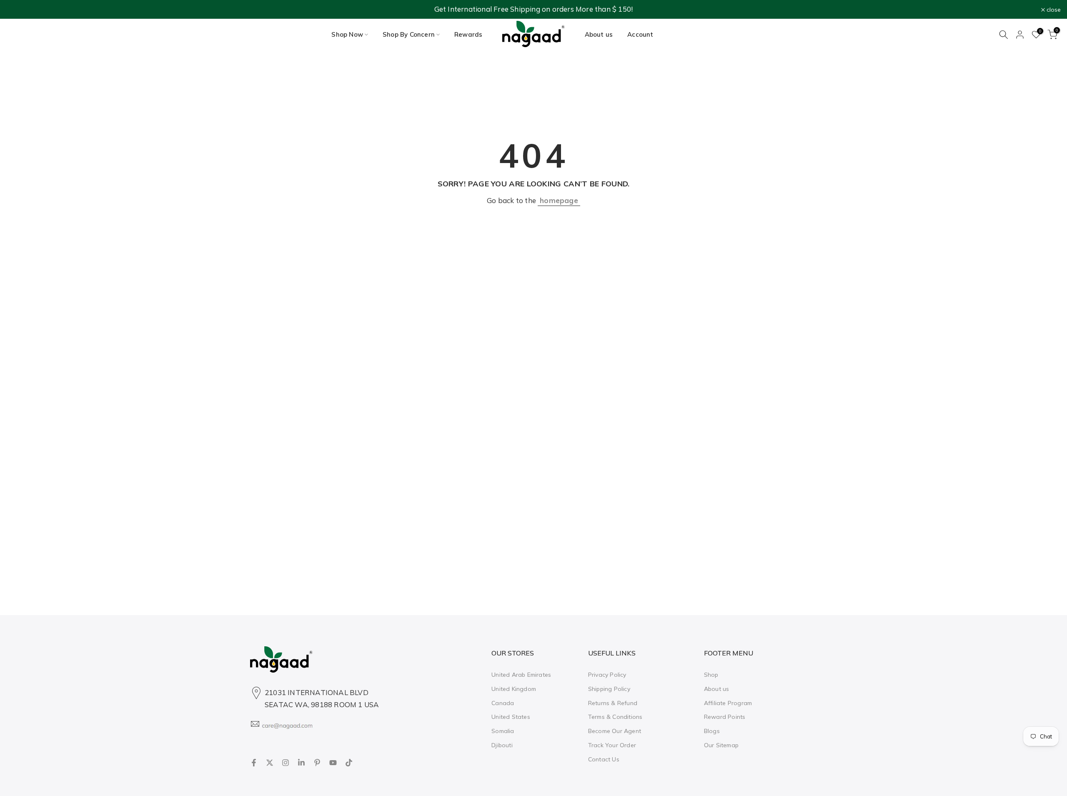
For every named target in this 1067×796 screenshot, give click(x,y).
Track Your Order (612, 745)
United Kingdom (513, 688)
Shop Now (347, 34)
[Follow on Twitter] (269, 763)
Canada (502, 702)
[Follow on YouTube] (333, 763)
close (18, 10)
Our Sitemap (721, 745)
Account (640, 34)
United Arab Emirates (521, 674)
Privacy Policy (607, 674)
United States (510, 717)
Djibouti (502, 745)
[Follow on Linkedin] (301, 763)
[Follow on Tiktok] (349, 763)
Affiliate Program (728, 702)
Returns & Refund (612, 702)
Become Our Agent (614, 731)
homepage (559, 200)
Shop (711, 674)
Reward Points (725, 717)
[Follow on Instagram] (285, 763)
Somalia (502, 731)
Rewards (468, 34)
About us (599, 34)
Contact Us (603, 759)
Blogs (712, 731)
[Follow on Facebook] (254, 763)
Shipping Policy (609, 688)
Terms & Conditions (615, 717)
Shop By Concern (409, 34)
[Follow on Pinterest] (317, 763)
